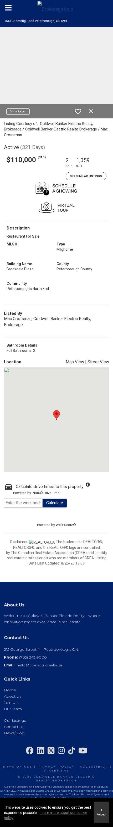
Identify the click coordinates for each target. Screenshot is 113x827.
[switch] (78, 111)
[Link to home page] (57, 8)
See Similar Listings (86, 176)
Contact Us (14, 726)
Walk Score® (66, 525)
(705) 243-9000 (33, 657)
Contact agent (18, 111)
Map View (75, 361)
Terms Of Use (17, 766)
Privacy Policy (56, 766)
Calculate (54, 502)
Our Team (13, 708)
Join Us (10, 702)
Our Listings (15, 720)
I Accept (101, 812)
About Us (12, 696)
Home (10, 690)
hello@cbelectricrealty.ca (39, 665)
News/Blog (14, 733)
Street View (98, 361)
